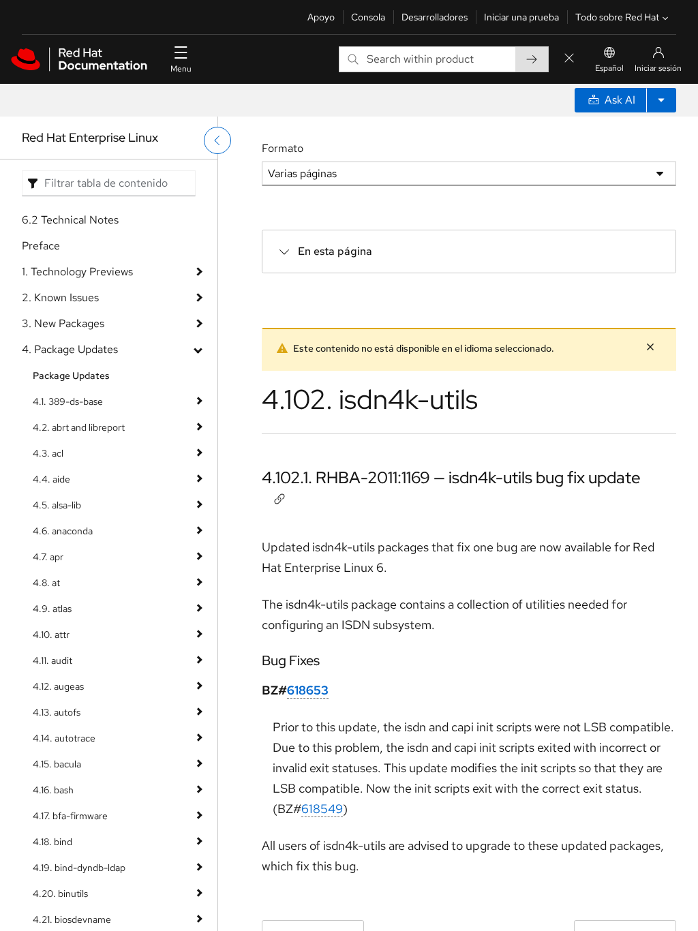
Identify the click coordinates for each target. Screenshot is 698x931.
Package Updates (71, 375)
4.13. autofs (56, 712)
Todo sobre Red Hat (617, 17)
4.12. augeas (58, 686)
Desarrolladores (434, 17)
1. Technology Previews (77, 271)
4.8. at (46, 583)
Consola (368, 17)
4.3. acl (48, 453)
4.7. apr (48, 557)
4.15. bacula (57, 764)
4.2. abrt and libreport (79, 427)
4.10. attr (51, 634)
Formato (282, 148)
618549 (322, 808)
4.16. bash (53, 790)
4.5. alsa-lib (57, 505)
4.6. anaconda (63, 531)
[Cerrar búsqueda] (569, 59)
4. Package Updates (70, 349)
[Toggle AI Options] (661, 100)
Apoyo (321, 17)
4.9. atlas (52, 608)
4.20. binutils (60, 893)
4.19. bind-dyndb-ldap (79, 867)
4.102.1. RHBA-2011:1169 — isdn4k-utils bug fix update (451, 477)
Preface (41, 246)
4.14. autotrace (64, 738)
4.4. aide (51, 479)
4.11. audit (52, 660)
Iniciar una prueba (521, 17)
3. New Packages (63, 323)
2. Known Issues (60, 297)
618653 (308, 690)
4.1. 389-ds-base (68, 401)
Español (609, 68)
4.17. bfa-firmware (70, 816)
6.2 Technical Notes (70, 220)
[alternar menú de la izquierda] (217, 140)
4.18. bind (52, 842)
